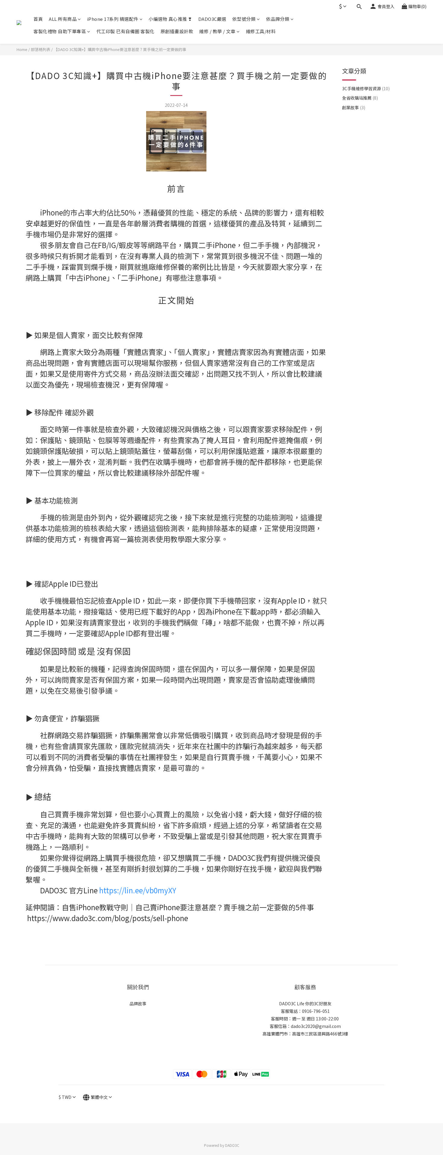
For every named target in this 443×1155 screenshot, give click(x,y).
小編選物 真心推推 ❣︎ (170, 19)
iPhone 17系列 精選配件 (112, 19)
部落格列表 (40, 49)
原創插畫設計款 (177, 31)
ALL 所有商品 (63, 19)
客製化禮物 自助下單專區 (59, 31)
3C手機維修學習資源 (366, 88)
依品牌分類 (278, 19)
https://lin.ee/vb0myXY (137, 890)
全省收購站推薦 (360, 98)
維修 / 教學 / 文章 (217, 31)
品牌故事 (138, 1003)
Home (22, 49)
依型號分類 (244, 19)
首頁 (38, 19)
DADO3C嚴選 (212, 19)
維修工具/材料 (261, 31)
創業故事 (353, 107)
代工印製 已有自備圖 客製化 (125, 31)
